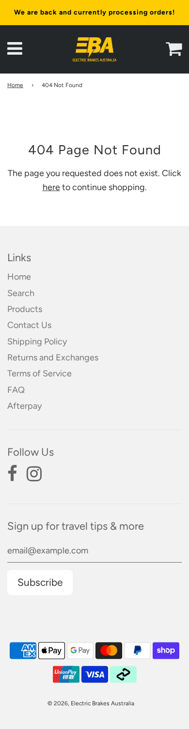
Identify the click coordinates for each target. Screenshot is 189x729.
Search (20, 293)
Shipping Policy (37, 341)
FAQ (16, 390)
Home (15, 85)
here (51, 187)
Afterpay (24, 406)
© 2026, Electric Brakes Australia (90, 703)
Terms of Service (39, 373)
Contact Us (29, 325)
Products (24, 309)
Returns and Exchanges (52, 357)
